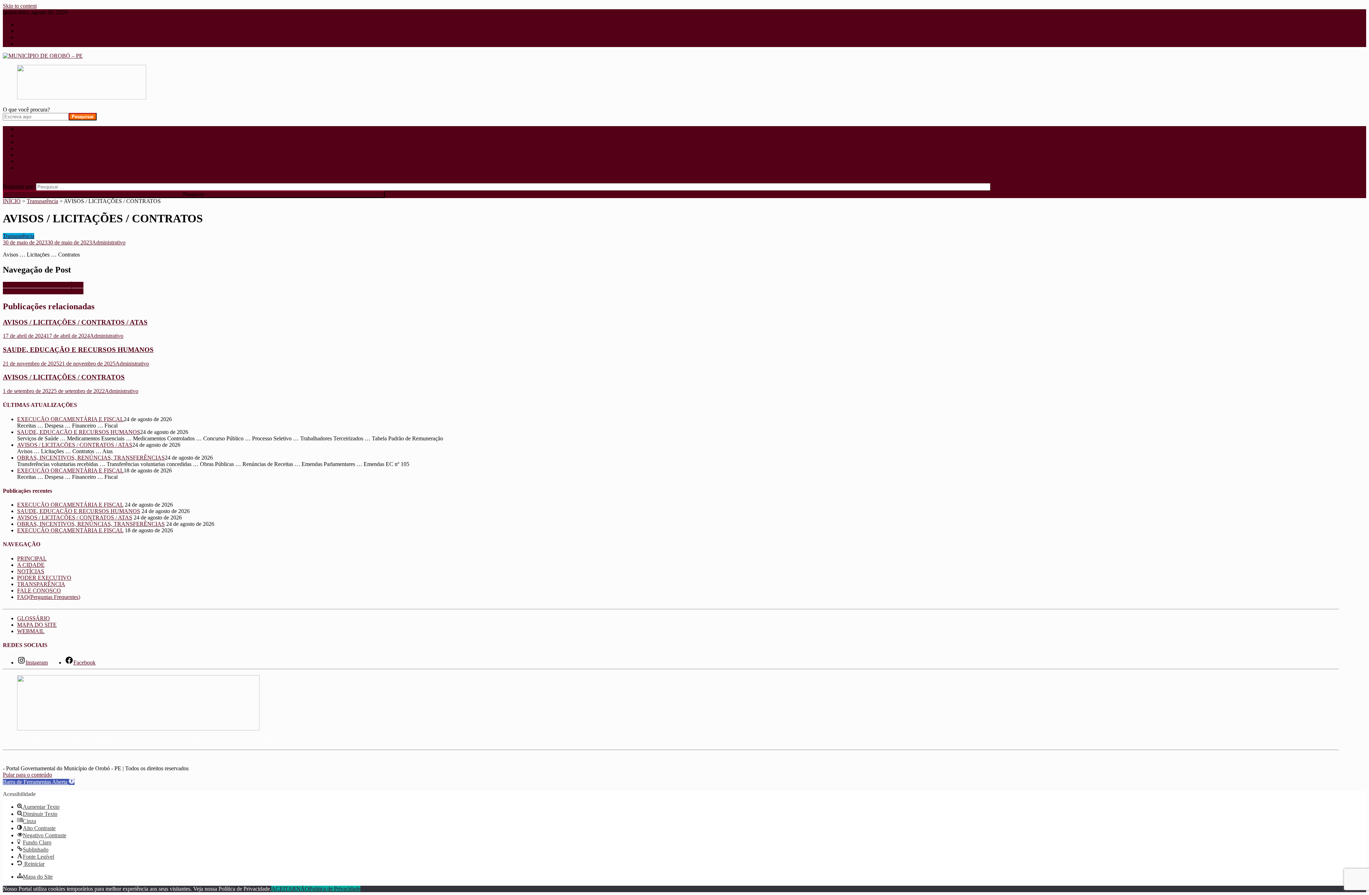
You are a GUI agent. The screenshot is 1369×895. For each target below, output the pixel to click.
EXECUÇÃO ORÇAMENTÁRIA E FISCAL (70, 419)
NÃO (302, 889)
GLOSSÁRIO (33, 618)
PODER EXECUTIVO (44, 148)
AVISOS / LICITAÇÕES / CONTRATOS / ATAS (75, 322)
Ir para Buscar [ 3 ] (38, 37)
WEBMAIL (31, 631)
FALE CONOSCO (39, 161)
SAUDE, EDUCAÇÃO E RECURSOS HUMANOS (78, 349)
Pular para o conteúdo (27, 775)
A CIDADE (31, 136)
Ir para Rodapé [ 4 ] (39, 44)
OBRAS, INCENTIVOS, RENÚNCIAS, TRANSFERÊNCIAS (91, 458)
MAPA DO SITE (37, 625)
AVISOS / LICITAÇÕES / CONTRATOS (64, 377)
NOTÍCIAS (30, 142)
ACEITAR (283, 889)
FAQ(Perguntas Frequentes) (48, 168)
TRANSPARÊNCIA (41, 155)
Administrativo (108, 242)
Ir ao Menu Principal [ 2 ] (45, 31)
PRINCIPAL (32, 129)
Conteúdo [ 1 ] (33, 24)
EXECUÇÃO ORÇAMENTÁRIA (43, 285)
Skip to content (20, 6)
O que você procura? (26, 110)
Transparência (18, 236)
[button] (39, 782)
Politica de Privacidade (334, 889)
